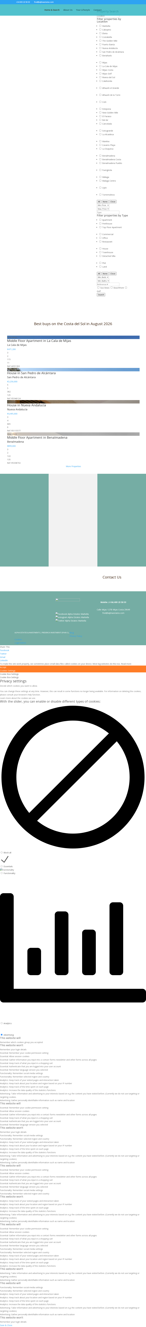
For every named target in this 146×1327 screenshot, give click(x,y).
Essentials (8, 866)
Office (105, 238)
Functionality (9, 873)
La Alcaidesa (108, 134)
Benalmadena (108, 155)
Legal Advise (20, 642)
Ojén (104, 187)
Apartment (107, 220)
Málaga (105, 177)
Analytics (8, 1023)
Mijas (104, 62)
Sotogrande (107, 130)
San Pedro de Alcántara (113, 52)
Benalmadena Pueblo (112, 163)
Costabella (107, 37)
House (105, 248)
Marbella (106, 26)
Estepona (106, 109)
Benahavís (107, 55)
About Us (67, 10)
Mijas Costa (107, 70)
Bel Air (105, 120)
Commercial (107, 234)
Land (104, 266)
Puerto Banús (108, 44)
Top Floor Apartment (112, 227)
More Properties (73, 466)
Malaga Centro (109, 180)
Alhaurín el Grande (110, 88)
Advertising (9, 1034)
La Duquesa (107, 148)
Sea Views (105, 287)
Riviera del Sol (108, 77)
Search (101, 294)
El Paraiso (106, 116)
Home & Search (52, 10)
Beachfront (118, 287)
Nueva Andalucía (110, 48)
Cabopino (106, 29)
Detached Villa (108, 256)
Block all (7, 852)
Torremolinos (108, 194)
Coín (104, 102)
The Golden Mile (109, 40)
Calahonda (107, 81)
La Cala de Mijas (109, 66)
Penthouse (107, 223)
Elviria (105, 33)
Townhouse (107, 252)
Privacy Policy (76, 636)
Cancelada (107, 123)
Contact (98, 10)
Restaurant (107, 241)
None (105, 201)
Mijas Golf (107, 73)
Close (112, 201)
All (99, 201)
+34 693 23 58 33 (23, 2)
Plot (104, 263)
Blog (72, 632)
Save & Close (6, 1325)
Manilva (105, 141)
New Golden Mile (110, 112)
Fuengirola (107, 170)
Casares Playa (108, 145)
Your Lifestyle (83, 10)
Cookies (18, 639)
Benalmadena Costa (111, 159)
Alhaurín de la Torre (111, 95)
